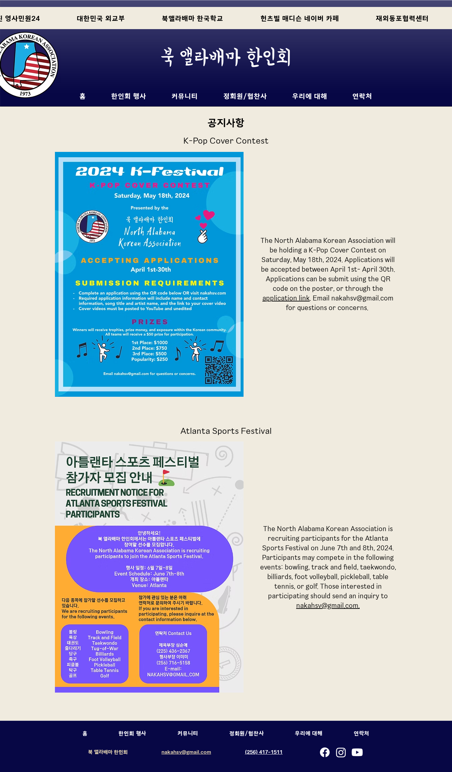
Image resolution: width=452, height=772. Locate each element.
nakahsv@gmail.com (362, 298)
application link (286, 298)
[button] (129, 96)
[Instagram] (341, 752)
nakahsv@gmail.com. (328, 605)
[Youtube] (357, 752)
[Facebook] (324, 752)
